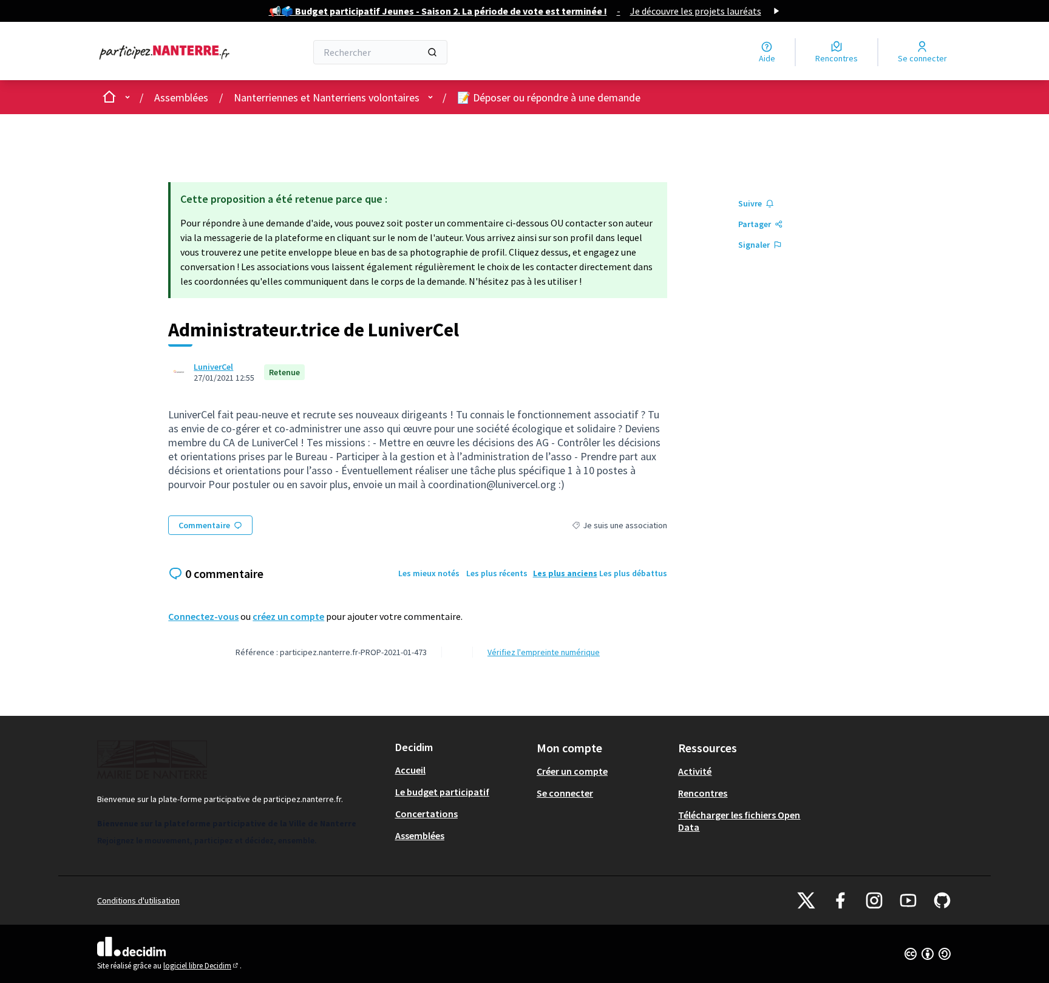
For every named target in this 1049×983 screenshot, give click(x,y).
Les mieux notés (429, 573)
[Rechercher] (432, 52)
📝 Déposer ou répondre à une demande (548, 97)
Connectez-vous (203, 616)
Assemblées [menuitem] (419, 835)
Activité (694, 771)
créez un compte (288, 616)
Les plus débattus (633, 573)
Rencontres (702, 793)
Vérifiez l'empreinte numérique (543, 652)
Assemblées (181, 97)
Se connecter (565, 793)
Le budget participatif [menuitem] (442, 792)
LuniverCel (213, 366)
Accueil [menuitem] (410, 770)
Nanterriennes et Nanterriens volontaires (326, 97)
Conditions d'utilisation (138, 900)
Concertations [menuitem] (426, 814)
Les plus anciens (565, 573)
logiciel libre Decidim (201, 966)
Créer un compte (572, 771)
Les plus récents (497, 573)
